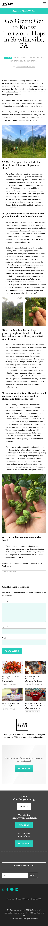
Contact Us (37, 899)
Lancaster (32, 61)
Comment (6, 601)
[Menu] (44, 3)
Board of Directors (23, 899)
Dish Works (31, 735)
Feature (8, 58)
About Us (10, 899)
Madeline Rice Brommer (25, 67)
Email (4, 638)
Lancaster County (18, 61)
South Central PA (36, 58)
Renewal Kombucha (31, 424)
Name (5, 627)
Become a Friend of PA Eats (24, 11)
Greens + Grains (20, 58)
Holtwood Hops (12, 92)
